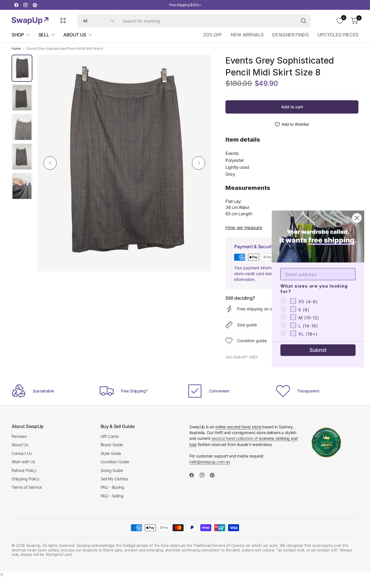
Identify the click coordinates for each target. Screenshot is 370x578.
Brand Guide (112, 444)
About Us (20, 444)
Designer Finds (290, 35)
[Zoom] (200, 65)
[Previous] (50, 163)
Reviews (19, 436)
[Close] (1, 574)
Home (16, 48)
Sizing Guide (112, 470)
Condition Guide (115, 461)
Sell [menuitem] (43, 35)
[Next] (198, 163)
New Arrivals (247, 35)
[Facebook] (16, 5)
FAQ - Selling (112, 495)
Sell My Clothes (114, 478)
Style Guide (111, 453)
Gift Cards (110, 436)
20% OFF (212, 35)
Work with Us (23, 461)
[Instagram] (25, 5)
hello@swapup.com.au (209, 461)
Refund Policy (24, 470)
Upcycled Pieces (337, 35)
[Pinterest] (34, 5)
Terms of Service (27, 487)
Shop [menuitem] (18, 35)
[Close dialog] (357, 218)
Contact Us (22, 453)
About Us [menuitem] (74, 35)
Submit (318, 350)
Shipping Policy (25, 478)
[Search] (303, 20)
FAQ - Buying (112, 487)
